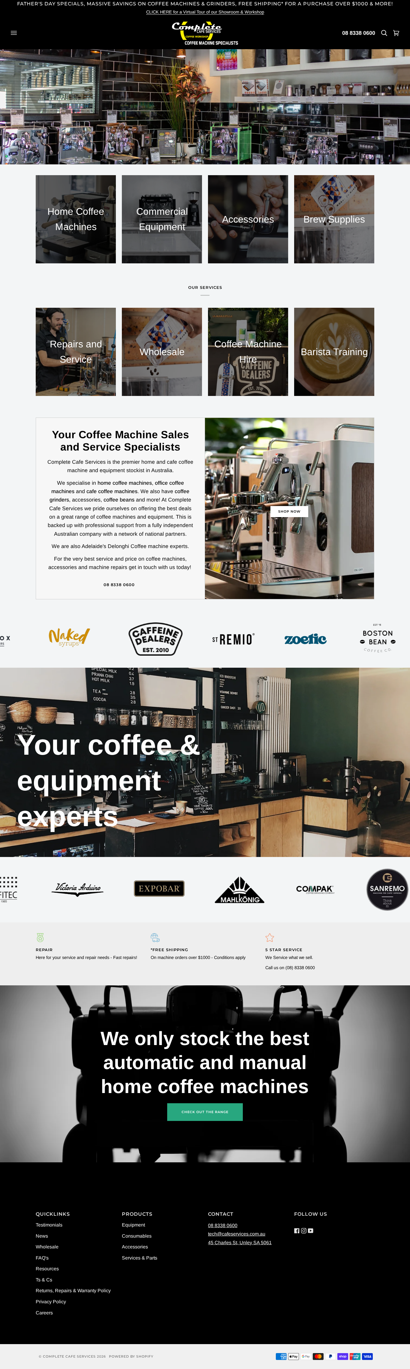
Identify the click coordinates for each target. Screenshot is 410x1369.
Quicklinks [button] (53, 1214)
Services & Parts (139, 1257)
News (42, 1236)
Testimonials (49, 1224)
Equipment (133, 1224)
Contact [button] (221, 1214)
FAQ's (42, 1257)
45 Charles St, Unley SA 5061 (240, 1242)
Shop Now (289, 511)
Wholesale (47, 1246)
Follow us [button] (310, 1214)
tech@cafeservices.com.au (236, 1233)
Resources (47, 1268)
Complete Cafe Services (69, 1356)
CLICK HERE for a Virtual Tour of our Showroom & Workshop (205, 12)
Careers (44, 1312)
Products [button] (137, 1214)
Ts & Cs (44, 1279)
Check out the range (205, 1112)
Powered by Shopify (131, 1356)
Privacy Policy (51, 1301)
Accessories (135, 1246)
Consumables (137, 1236)
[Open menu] (20, 33)
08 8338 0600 (358, 33)
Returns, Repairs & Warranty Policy (73, 1290)
